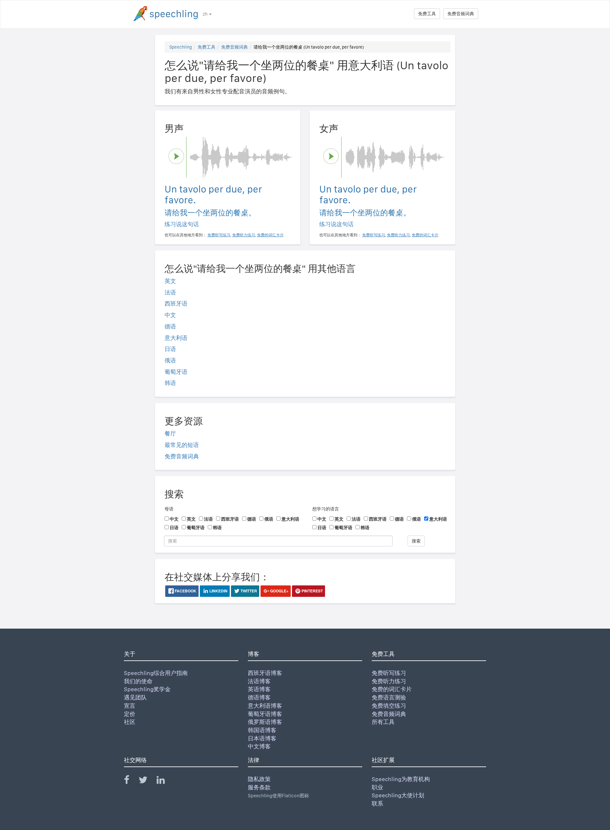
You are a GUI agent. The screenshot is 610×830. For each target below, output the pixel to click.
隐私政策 (259, 779)
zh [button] (205, 14)
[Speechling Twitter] (147, 781)
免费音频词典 (460, 13)
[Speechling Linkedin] (165, 781)
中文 (170, 315)
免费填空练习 (389, 705)
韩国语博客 (262, 730)
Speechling (180, 47)
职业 (377, 787)
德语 (170, 326)
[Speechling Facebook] (130, 781)
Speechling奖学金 (147, 689)
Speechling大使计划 (398, 795)
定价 (129, 714)
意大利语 (176, 337)
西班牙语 (176, 303)
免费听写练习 (389, 673)
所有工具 (383, 722)
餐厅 (170, 433)
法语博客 (259, 681)
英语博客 (259, 689)
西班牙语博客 (265, 673)
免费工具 (427, 13)
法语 (170, 292)
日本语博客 (262, 738)
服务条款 (259, 787)
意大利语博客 (265, 705)
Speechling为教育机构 (401, 779)
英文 (170, 281)
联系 (377, 803)
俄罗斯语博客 (265, 722)
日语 (170, 349)
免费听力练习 (389, 681)
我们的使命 (138, 681)
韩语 (170, 383)
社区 (129, 722)
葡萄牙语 (176, 371)
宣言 (129, 705)
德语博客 (259, 697)
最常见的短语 (182, 445)
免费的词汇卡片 (392, 689)
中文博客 (259, 746)
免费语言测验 (389, 697)
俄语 (170, 360)
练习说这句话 (182, 224)
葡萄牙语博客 (265, 714)
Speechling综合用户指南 (156, 673)
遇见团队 (135, 697)
